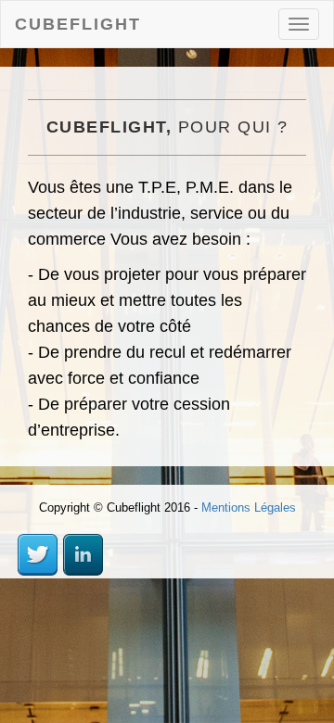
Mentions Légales (248, 507)
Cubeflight (78, 24)
